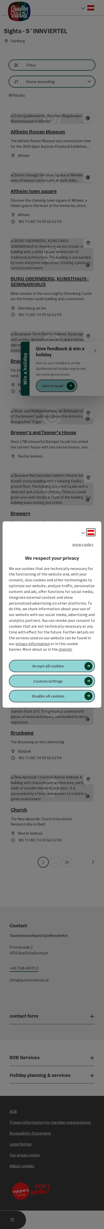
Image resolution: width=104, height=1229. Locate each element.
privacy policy (82, 544)
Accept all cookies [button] (48, 665)
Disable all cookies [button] (48, 696)
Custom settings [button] (48, 681)
